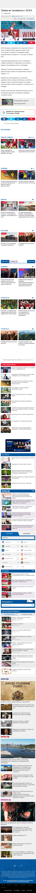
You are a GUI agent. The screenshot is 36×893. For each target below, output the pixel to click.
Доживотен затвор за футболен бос (21, 630)
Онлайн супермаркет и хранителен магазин (21, 670)
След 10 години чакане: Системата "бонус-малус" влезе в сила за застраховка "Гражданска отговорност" (23, 502)
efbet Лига (5, 537)
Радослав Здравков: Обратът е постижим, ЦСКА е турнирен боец (23, 368)
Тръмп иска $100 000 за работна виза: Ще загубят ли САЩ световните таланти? (23, 520)
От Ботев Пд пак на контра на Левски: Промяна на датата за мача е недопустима (9, 184)
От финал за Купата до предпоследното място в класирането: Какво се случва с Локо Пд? (23, 409)
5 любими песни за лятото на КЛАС (26, 244)
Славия (26, 546)
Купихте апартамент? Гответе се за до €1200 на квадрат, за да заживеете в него (9, 215)
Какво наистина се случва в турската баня (22, 844)
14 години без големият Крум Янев (22, 421)
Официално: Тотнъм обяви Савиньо (21, 464)
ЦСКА (15, 18)
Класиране (26, 533)
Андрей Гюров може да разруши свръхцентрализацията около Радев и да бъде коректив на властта (26, 282)
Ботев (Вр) (5, 562)
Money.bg (9, 884)
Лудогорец (7, 546)
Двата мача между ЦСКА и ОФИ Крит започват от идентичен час (22, 581)
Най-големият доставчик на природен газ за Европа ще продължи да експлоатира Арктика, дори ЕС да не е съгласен (22, 768)
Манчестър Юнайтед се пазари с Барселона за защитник (23, 477)
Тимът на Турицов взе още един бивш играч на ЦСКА (27, 150)
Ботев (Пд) (26, 562)
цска (5, 123)
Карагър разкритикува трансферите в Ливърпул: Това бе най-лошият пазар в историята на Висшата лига (22, 472)
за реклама (17, 890)
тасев (8, 123)
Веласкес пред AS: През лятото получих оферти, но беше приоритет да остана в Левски (22, 657)
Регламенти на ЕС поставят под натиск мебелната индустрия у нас (23, 706)
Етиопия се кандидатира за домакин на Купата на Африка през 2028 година (8, 312)
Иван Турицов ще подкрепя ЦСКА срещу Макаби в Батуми (8, 151)
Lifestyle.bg (16, 884)
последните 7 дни (9, 614)
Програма (9, 533)
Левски (7, 550)
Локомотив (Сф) (9, 558)
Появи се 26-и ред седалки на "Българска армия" (23, 662)
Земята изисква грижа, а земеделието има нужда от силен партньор (22, 507)
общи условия (8, 890)
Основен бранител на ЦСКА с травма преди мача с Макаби (22, 593)
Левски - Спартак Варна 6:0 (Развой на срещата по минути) (22, 643)
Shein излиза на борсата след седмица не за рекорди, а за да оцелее (23, 776)
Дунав (25, 542)
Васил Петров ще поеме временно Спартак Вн (23, 458)
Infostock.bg (3, 887)
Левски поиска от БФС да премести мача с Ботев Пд (27, 182)
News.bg (3, 884)
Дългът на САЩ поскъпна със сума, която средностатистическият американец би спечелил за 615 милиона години (23, 794)
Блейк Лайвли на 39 (19, 835)
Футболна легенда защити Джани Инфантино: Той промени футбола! (21, 428)
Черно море (8, 542)
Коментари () (30, 18)
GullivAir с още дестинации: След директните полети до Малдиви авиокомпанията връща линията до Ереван (22, 496)
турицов (12, 123)
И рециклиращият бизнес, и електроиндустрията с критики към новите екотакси (23, 784)
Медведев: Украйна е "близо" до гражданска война (23, 730)
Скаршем (17, 123)
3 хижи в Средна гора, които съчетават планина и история (26, 343)
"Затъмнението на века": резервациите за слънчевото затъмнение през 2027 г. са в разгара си (22, 829)
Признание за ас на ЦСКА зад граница (22, 414)
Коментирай (31, 261)
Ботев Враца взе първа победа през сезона (22, 401)
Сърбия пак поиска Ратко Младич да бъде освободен (22, 713)
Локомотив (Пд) (9, 566)
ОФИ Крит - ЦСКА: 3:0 (17, 623)
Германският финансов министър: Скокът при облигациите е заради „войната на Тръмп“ (21, 514)
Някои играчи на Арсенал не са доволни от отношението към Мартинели (27, 313)
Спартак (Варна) (28, 550)
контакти (29, 890)
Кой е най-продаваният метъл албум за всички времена (17, 823)
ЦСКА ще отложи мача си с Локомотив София (22, 587)
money (6, 491)
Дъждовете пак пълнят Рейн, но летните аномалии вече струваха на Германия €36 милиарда (15, 761)
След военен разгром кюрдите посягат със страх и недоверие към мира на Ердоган (8, 282)
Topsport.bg (23, 884)
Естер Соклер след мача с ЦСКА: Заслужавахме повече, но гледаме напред (23, 574)
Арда (23, 566)
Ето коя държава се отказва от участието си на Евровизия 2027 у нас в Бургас (23, 853)
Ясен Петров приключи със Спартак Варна (22, 395)
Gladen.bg (30, 884)
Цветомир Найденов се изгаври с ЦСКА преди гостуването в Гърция (22, 649)
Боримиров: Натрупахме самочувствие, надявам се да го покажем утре (23, 375)
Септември (7, 554)
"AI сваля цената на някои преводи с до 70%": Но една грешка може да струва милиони (22, 527)
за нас (23, 890)
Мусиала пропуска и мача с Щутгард (21, 483)
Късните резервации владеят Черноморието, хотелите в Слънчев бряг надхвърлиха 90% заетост (27, 215)
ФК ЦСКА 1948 (27, 554)
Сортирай (12, 261)
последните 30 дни (26, 614)
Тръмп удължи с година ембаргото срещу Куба (21, 721)
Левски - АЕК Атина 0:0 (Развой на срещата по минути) (21, 618)
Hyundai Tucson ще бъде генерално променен (8, 244)
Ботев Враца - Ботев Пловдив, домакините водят (20, 388)
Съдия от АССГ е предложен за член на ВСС (15, 702)
